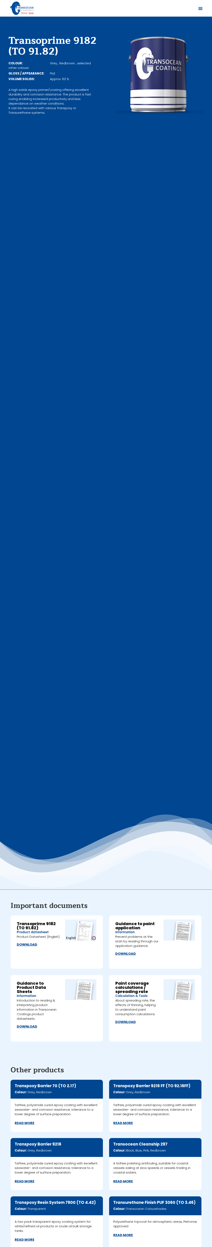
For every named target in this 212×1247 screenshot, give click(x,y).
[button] (200, 8)
